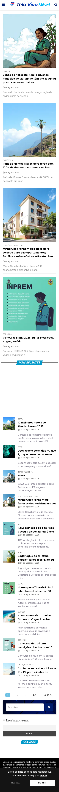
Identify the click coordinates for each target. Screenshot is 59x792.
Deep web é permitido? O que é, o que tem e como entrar (37, 452)
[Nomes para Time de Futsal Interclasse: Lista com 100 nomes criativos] (9, 588)
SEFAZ (21, 475)
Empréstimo (8, 160)
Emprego (7, 71)
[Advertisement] (29, 391)
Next (46, 695)
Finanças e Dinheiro (26, 665)
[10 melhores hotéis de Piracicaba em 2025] (9, 423)
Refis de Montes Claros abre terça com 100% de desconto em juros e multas (28, 165)
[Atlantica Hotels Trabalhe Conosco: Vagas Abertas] (9, 616)
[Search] (49, 707)
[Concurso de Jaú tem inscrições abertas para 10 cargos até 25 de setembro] (9, 644)
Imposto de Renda (25, 472)
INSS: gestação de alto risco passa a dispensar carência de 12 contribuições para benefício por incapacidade (36, 530)
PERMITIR (42, 783)
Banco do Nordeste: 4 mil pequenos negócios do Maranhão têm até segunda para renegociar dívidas (29, 78)
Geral (20, 419)
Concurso (7, 334)
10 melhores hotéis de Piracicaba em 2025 (32, 424)
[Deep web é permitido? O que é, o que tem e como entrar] (9, 451)
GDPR (43, 775)
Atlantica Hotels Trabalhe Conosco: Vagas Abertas (34, 617)
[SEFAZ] (9, 476)
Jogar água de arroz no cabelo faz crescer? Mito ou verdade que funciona (36, 558)
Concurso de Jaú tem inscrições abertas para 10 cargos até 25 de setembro (35, 645)
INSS (19, 524)
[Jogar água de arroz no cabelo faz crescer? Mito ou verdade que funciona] (9, 556)
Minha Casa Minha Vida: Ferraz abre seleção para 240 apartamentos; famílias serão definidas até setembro (28, 252)
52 (34, 695)
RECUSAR (16, 783)
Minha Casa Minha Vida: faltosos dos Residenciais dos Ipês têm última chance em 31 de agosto (37, 502)
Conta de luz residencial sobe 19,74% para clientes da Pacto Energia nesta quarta (37, 670)
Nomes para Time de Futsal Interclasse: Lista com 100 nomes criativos (35, 589)
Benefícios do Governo (13, 245)
